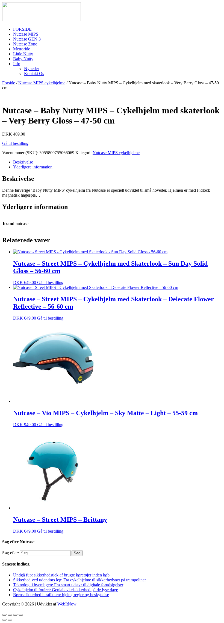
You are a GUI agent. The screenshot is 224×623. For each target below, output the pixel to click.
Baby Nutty (23, 58)
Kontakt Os (34, 73)
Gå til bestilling (15, 143)
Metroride (21, 49)
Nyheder (31, 68)
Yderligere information (32, 167)
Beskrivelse (23, 162)
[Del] (10, 615)
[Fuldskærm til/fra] (15, 615)
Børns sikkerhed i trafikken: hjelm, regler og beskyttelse (61, 594)
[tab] (117, 162)
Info (16, 63)
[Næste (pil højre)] (10, 620)
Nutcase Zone (25, 44)
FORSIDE (22, 29)
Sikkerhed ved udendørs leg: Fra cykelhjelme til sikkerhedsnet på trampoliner (79, 580)
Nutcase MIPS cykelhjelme (41, 83)
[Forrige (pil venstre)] (4, 620)
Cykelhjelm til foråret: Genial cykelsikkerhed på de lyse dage (65, 589)
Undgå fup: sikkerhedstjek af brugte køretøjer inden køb (61, 575)
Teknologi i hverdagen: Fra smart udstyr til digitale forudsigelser (68, 584)
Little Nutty (23, 53)
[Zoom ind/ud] (21, 615)
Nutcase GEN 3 (27, 39)
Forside (8, 83)
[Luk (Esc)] (4, 615)
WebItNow (66, 604)
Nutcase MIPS (25, 34)
